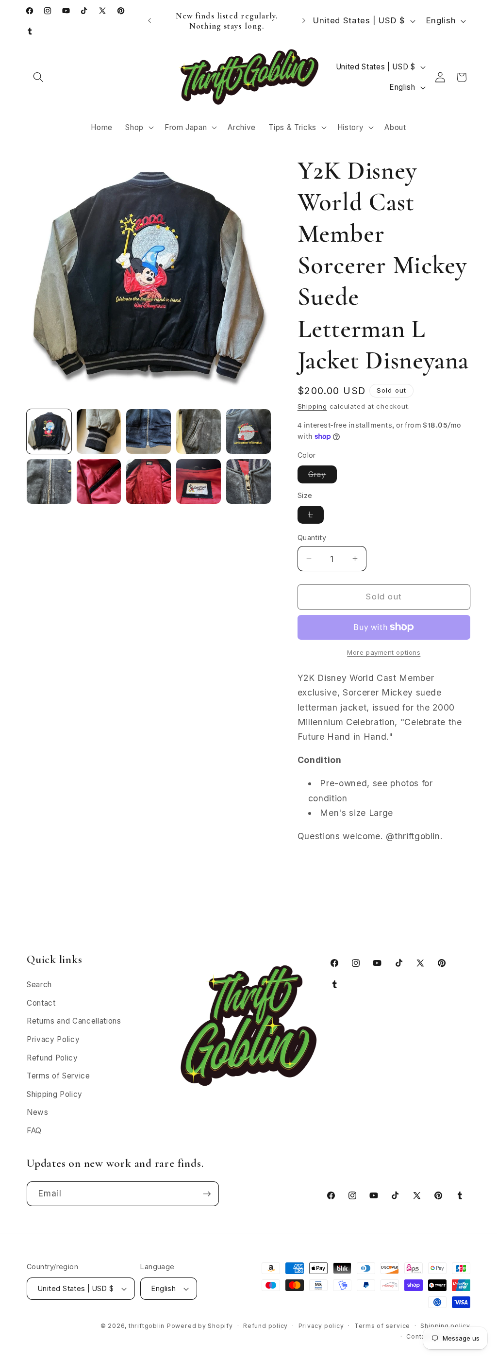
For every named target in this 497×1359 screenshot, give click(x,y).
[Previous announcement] (149, 21)
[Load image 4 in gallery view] (198, 431)
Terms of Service (58, 1075)
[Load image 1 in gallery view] (49, 431)
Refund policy (265, 1325)
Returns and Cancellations (74, 1021)
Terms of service (382, 1325)
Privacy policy (321, 1325)
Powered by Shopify (200, 1325)
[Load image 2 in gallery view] (99, 431)
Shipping (312, 406)
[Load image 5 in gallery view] (248, 431)
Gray (322, 476)
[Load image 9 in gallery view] (198, 481)
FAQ (34, 1130)
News (38, 1112)
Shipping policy (445, 1325)
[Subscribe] (206, 1194)
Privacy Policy (53, 1039)
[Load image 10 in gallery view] (248, 481)
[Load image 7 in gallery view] (99, 481)
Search (39, 984)
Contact (41, 1003)
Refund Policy (52, 1057)
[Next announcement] (304, 21)
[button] (38, 77)
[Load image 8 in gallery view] (148, 481)
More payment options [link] (383, 652)
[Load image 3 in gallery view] (148, 431)
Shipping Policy (55, 1094)
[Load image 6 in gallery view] (49, 481)
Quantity (312, 537)
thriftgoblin (147, 1325)
